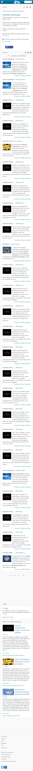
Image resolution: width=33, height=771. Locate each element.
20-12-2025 (17, 141)
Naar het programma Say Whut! (11, 715)
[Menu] (2, 2)
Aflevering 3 (19, 450)
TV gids (5, 608)
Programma (17, 75)
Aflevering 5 (19, 408)
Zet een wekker (6, 41)
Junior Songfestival (8, 59)
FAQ (2, 741)
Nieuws (3, 739)
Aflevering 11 (20, 285)
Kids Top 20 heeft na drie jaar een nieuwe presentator (22, 662)
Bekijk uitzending (26, 75)
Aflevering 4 (19, 429)
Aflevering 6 (19, 388)
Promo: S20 (19, 532)
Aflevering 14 (20, 203)
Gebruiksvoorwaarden (7, 752)
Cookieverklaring (5, 757)
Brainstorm (6, 244)
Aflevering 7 (19, 367)
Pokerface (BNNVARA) (9, 552)
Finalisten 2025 (20, 470)
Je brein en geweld (16, 244)
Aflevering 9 (19, 326)
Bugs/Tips (3, 743)
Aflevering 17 (20, 120)
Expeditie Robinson (8, 100)
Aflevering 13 (20, 223)
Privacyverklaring (5, 754)
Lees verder (6, 653)
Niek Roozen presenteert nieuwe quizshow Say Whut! (22, 692)
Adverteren (4, 747)
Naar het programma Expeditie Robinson (13, 655)
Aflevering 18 (20, 100)
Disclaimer (4, 759)
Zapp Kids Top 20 (8, 141)
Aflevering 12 (20, 264)
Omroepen (4, 736)
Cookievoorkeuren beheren (8, 761)
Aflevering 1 (19, 511)
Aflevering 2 (19, 491)
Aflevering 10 (20, 306)
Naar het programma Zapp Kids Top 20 (13, 685)
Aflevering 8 (19, 347)
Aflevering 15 (20, 182)
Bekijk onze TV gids (8, 617)
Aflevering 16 (20, 162)
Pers (2, 745)
